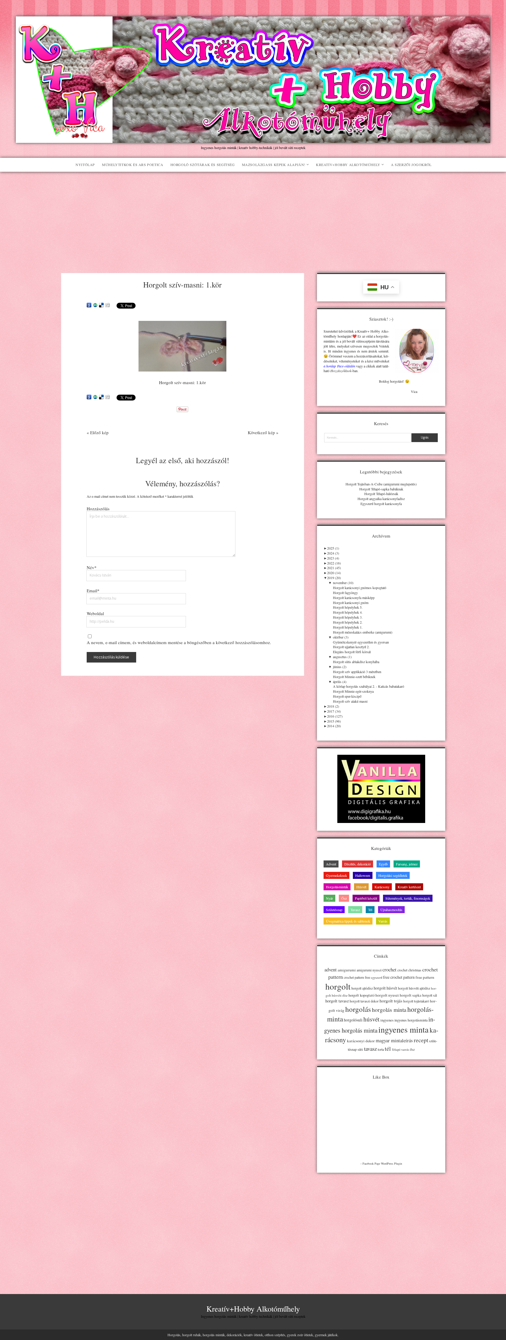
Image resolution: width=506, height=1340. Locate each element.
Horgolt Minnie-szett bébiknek (354, 676)
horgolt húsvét (385, 988)
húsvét (371, 1019)
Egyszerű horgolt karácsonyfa (381, 503)
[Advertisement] (253, 216)
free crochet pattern (399, 977)
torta (381, 1049)
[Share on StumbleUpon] (95, 305)
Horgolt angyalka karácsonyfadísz (381, 498)
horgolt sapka (410, 995)
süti (360, 1049)
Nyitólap (85, 164)
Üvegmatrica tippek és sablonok (348, 921)
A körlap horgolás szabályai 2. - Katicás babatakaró (368, 686)
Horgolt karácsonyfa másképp (354, 597)
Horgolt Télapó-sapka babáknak (381, 489)
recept (421, 1040)
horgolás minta (389, 1010)
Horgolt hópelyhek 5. (348, 607)
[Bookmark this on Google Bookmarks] (89, 305)
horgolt (338, 986)
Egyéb (383, 864)
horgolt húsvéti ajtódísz (414, 988)
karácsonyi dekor (361, 1040)
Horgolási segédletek (392, 875)
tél (388, 1049)
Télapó (396, 1050)
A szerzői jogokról (411, 164)
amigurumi (347, 970)
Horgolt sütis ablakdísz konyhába (356, 661)
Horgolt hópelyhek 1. (348, 627)
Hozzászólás (98, 508)
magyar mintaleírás (394, 1040)
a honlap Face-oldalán (339, 366)
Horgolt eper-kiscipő (347, 696)
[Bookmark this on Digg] (107, 305)
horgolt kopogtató (361, 995)
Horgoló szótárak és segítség (202, 164)
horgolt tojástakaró (416, 1001)
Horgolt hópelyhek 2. (348, 622)
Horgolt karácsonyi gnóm (350, 602)
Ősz (344, 898)
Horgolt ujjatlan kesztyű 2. (351, 646)
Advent (331, 864)
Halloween (362, 875)
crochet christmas (409, 970)
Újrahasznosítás (391, 909)
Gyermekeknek (336, 875)
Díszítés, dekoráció (357, 864)
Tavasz (355, 909)
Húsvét (361, 886)
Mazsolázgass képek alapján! (273, 164)
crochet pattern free (357, 977)
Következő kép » (263, 432)
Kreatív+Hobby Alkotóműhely (348, 164)
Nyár (329, 898)
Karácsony (382, 886)
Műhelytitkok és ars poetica (132, 164)
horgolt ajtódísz (362, 988)
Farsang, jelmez (407, 864)
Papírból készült (366, 898)
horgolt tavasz (337, 1001)
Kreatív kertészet (409, 886)
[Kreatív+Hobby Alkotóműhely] (253, 140)
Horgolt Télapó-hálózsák (381, 493)
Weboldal (95, 613)
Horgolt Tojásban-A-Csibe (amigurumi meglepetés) (381, 484)
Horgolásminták (337, 886)
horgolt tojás (391, 1001)
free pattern (425, 977)
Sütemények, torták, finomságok (407, 898)
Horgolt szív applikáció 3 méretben (357, 671)
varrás (405, 1050)
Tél (370, 909)
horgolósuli (353, 1020)
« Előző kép (98, 432)
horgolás (358, 1009)
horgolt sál (429, 995)
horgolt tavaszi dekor (364, 1001)
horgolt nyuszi (387, 995)
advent (330, 969)
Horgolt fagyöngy (345, 592)
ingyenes (387, 1020)
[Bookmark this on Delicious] (101, 305)
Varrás (382, 921)
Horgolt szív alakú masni (350, 701)
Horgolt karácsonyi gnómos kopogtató (359, 587)
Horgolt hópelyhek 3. (348, 617)
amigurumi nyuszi (369, 970)
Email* (93, 590)
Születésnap (334, 909)
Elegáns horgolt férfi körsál (352, 651)
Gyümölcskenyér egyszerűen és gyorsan (361, 642)
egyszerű (376, 978)
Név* (92, 567)
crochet (389, 969)
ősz (412, 1049)
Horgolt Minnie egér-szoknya (353, 691)
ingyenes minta (403, 1029)
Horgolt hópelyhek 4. (348, 612)
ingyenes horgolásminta (411, 1020)
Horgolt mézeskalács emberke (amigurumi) (362, 632)
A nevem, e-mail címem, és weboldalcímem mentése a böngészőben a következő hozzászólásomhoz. (179, 642)
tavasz (370, 1048)
